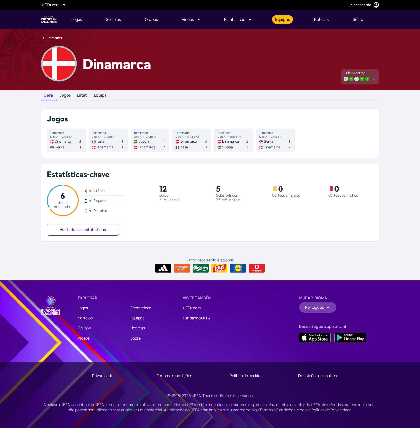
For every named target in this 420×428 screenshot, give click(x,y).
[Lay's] (219, 268)
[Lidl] (238, 268)
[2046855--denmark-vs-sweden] (233, 140)
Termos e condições (174, 375)
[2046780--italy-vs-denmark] (108, 140)
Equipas (137, 318)
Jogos (65, 95)
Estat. (82, 95)
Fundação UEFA (196, 318)
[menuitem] (83, 19)
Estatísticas (140, 307)
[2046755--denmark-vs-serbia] (66, 140)
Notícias (137, 328)
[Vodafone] (257, 268)
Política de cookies (245, 375)
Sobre (135, 338)
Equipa (100, 95)
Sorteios (85, 318)
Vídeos (84, 338)
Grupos (84, 328)
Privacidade (102, 375)
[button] (191, 19)
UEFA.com (192, 307)
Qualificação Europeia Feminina (49, 19)
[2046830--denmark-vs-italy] (191, 140)
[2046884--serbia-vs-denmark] (275, 140)
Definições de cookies (317, 375)
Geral (49, 95)
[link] (77, 19)
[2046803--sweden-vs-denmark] (150, 140)
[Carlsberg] (201, 268)
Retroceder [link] (54, 38)
